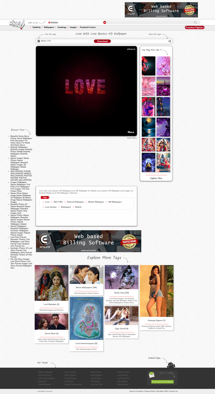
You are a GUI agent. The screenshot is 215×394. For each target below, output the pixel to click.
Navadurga (95, 381)
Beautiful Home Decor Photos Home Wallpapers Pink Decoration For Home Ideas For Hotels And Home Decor (21, 140)
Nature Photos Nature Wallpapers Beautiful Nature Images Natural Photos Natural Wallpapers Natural (20, 219)
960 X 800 (58, 202)
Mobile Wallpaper (96, 202)
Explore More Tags (104, 257)
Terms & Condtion (136, 391)
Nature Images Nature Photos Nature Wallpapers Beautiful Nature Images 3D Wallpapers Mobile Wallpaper (20, 163)
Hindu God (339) (121, 293)
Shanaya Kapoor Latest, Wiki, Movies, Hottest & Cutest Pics (157, 327)
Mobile (78, 207)
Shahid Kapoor (44, 384)
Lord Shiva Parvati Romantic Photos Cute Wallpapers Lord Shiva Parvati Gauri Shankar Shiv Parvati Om (20, 241)
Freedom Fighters (195, 27)
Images (73, 27)
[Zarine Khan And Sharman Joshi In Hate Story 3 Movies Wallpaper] (51, 322)
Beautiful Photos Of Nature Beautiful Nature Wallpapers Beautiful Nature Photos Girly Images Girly (20, 208)
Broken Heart (122, 384)
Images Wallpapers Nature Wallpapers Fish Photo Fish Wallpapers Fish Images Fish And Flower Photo (20, 186)
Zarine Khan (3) (51, 333)
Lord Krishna (96, 378)
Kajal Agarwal (96, 375)
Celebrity (36, 27)
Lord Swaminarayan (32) (86, 343)
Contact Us (173, 391)
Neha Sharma (70, 375)
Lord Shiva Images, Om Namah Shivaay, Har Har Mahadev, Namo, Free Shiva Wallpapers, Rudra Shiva (121, 301)
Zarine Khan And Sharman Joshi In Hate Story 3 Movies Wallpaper (51, 340)
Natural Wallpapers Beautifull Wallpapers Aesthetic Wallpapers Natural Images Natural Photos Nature (20, 230)
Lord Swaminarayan (46, 378)
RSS (166, 391)
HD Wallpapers (115, 202)
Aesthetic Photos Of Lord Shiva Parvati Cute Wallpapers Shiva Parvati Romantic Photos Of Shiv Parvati (21, 252)
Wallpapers (49, 27)
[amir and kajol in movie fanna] (86, 274)
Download (102, 41)
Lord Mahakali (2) (51, 304)
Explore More (156, 178)
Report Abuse (132, 138)
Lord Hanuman (123, 378)
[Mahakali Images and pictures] (51, 283)
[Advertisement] (69, 8)
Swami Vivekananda (73, 384)
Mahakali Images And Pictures (51, 310)
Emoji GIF (42, 381)
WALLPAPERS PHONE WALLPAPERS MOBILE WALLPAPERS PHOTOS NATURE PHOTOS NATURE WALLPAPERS (21, 175)
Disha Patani (96, 372)
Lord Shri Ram (97, 384)
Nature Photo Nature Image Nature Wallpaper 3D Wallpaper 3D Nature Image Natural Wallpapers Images (21, 197)
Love (47, 202)
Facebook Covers (88, 27)
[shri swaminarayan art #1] (86, 318)
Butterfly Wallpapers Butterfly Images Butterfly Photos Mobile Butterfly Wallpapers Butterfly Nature (21, 151)
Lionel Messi (122, 375)
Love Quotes (50, 207)
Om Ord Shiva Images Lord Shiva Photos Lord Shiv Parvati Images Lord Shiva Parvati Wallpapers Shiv (21, 263)
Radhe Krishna (123, 372)
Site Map (160, 391)
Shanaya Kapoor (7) (156, 320)
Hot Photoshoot (44, 375)
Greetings (62, 27)
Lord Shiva (68, 381)
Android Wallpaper (75, 202)
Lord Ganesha (70, 372)
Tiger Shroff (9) (121, 329)
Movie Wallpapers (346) (86, 287)
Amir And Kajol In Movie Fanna (86, 293)
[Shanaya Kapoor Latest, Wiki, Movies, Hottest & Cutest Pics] (156, 291)
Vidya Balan (122, 381)
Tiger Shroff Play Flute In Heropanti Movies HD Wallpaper (121, 335)
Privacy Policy (150, 391)
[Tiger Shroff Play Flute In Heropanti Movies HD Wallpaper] (121, 315)
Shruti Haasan (70, 378)
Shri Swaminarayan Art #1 (86, 349)
